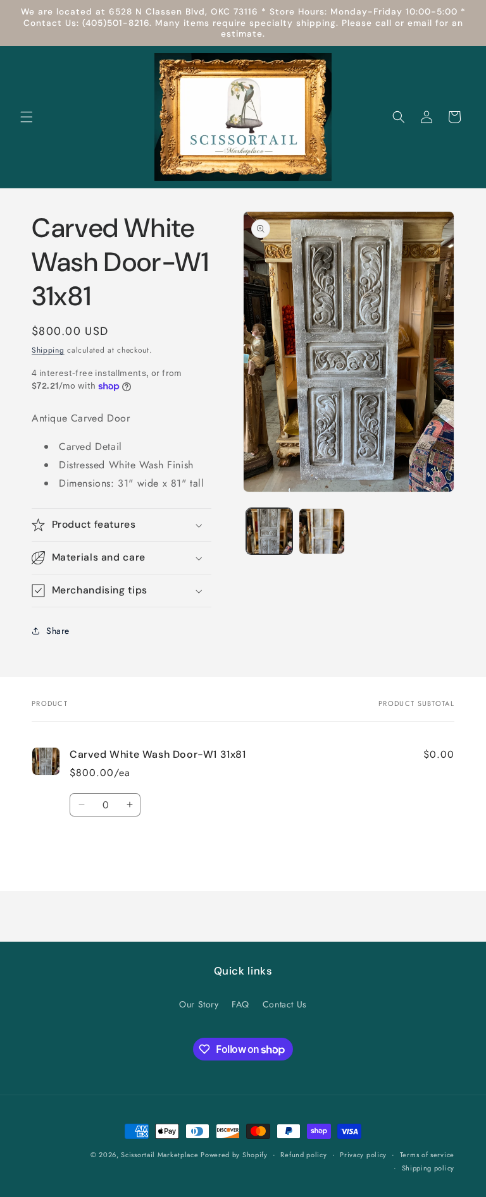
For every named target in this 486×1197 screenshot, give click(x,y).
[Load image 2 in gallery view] (322, 531)
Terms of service (427, 1155)
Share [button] (58, 630)
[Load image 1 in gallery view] (269, 531)
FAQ (240, 1004)
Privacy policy (363, 1155)
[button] (26, 117)
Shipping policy (428, 1168)
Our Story (198, 1004)
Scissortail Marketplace (161, 1155)
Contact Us (285, 1004)
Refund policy (303, 1155)
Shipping (48, 350)
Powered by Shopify (234, 1155)
